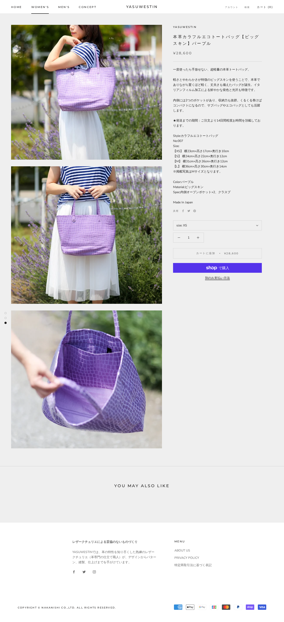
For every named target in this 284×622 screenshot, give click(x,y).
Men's (63, 7)
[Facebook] (183, 211)
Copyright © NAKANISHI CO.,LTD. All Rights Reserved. (67, 607)
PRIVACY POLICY (186, 558)
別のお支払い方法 (217, 278)
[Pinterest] (194, 211)
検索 (247, 7)
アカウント (231, 7)
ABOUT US (182, 550)
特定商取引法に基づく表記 (193, 565)
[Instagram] (94, 571)
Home (16, 7)
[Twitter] (188, 211)
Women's (40, 7)
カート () (265, 7)
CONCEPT (87, 7)
